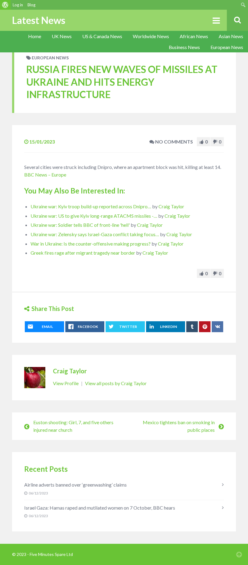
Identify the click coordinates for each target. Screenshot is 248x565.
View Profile (66, 383)
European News (226, 47)
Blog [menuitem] (31, 4)
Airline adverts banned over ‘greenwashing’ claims (75, 484)
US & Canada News (102, 36)
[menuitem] (5, 5)
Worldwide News (151, 36)
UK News (62, 36)
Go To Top (239, 554)
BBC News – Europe (45, 174)
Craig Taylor (171, 206)
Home (34, 36)
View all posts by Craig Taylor (116, 383)
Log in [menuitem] (18, 4)
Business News (184, 47)
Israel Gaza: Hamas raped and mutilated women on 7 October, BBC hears (99, 507)
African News (194, 36)
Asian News (231, 36)
